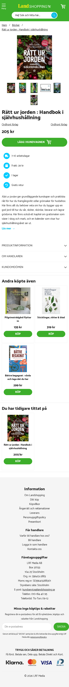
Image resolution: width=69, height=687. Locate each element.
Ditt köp (34, 499)
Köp (18, 334)
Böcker (16, 25)
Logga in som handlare (34, 544)
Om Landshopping (34, 495)
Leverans (34, 513)
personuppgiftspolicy (38, 637)
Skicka (61, 626)
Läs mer (6, 228)
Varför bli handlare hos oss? (35, 536)
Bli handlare (34, 540)
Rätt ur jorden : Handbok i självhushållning (25, 29)
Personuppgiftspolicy (34, 517)
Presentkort (34, 522)
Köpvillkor (34, 504)
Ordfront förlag (10, 124)
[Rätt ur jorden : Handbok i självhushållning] (34, 79)
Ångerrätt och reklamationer (34, 508)
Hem (4, 25)
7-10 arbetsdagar (21, 156)
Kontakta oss (34, 549)
